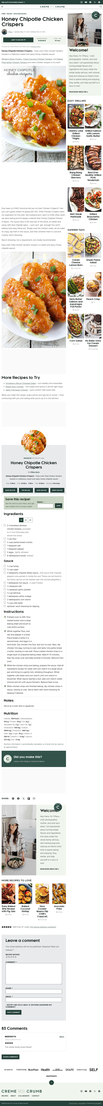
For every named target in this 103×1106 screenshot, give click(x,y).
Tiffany (10, 32)
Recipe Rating (13, 955)
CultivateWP (97, 1103)
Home (3, 13)
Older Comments (10, 1057)
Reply (62, 1037)
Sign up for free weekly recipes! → (13, 2)
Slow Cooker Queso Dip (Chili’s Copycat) (42, 911)
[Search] (101, 6)
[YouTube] (86, 2)
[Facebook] (90, 2)
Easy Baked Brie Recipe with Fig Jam (8, 908)
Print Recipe (57, 490)
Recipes (9, 13)
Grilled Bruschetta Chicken (93, 216)
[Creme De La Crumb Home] (52, 7)
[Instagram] (81, 2)
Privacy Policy (73, 1103)
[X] (95, 2)
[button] (39, 40)
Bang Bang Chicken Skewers (76, 175)
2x (26, 520)
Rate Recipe (42, 490)
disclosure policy (35, 46)
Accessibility (82, 1103)
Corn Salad (76, 341)
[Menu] (2, 6)
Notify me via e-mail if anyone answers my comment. (29, 1006)
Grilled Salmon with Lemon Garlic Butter (93, 133)
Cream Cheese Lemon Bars (76, 262)
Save (59, 505)
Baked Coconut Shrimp (25, 908)
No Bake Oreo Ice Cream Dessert (93, 343)
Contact (35, 1096)
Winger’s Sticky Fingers (12, 59)
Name (9, 988)
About (13, 1096)
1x (21, 520)
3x (30, 520)
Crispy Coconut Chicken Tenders (37, 59)
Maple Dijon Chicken (15, 387)
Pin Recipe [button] (26, 490)
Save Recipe (10, 490)
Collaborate (23, 1096)
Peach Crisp (93, 299)
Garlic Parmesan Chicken (17, 390)
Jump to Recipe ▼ (18, 40)
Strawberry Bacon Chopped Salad (21, 383)
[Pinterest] (99, 2)
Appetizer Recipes (19, 13)
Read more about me (49, 869)
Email (41, 502)
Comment (11, 962)
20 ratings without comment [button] (43, 927)
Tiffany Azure (35, 472)
